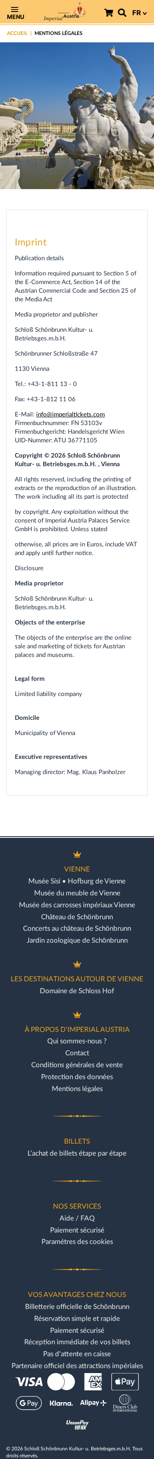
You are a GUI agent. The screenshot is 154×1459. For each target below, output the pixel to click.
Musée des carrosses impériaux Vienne (77, 905)
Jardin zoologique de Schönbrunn (77, 940)
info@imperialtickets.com (70, 415)
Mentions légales (77, 1088)
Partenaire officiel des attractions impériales (77, 1365)
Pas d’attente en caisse (77, 1353)
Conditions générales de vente (77, 1064)
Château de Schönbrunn (77, 916)
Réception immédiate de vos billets (77, 1342)
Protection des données (77, 1076)
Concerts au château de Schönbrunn (77, 928)
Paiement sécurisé (77, 1230)
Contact (77, 1053)
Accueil (17, 33)
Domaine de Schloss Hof (77, 990)
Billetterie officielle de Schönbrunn (77, 1306)
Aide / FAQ (77, 1218)
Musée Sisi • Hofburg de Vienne (77, 881)
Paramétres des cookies (77, 1241)
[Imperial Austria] (64, 11)
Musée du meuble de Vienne (77, 893)
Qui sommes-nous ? (77, 1041)
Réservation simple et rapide (77, 1318)
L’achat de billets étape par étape (77, 1153)
